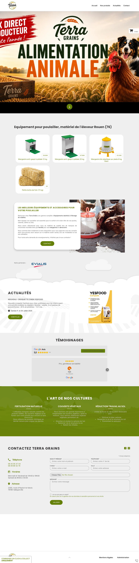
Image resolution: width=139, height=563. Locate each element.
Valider (56, 502)
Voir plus (15, 317)
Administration (123, 557)
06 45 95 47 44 (14, 464)
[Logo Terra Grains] (12, 5)
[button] (31, 369)
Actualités (117, 6)
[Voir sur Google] (69, 368)
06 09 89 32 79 (14, 466)
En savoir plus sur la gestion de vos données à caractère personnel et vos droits (77, 496)
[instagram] (129, 449)
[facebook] (126, 449)
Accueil (94, 6)
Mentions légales (106, 557)
